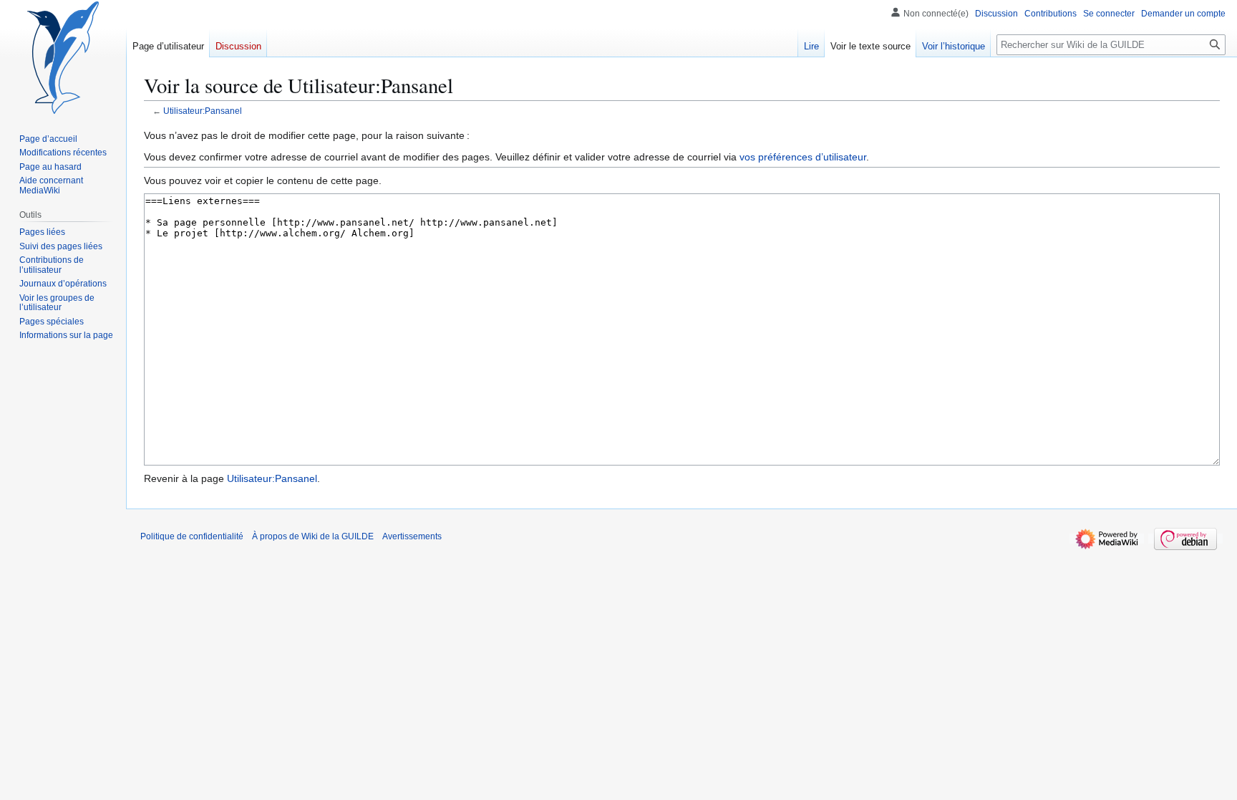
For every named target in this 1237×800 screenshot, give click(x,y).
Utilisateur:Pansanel (202, 110)
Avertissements (412, 536)
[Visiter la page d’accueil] (63, 57)
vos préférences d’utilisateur (802, 157)
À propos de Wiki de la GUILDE (313, 536)
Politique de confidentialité (191, 536)
